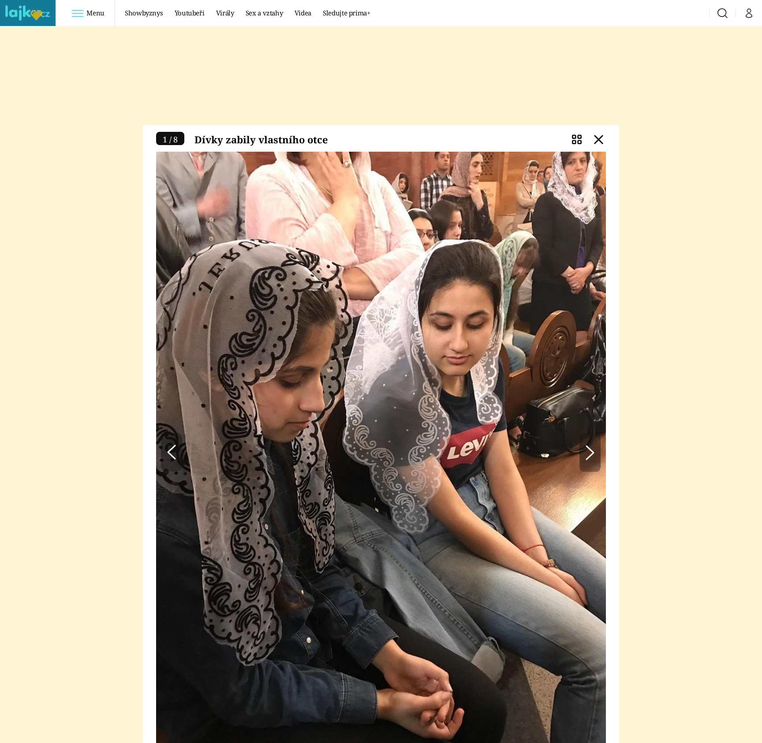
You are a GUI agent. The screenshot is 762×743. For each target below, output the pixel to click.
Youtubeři (190, 12)
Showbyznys (144, 12)
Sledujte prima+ (346, 12)
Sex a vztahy (264, 12)
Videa (303, 12)
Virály (225, 12)
